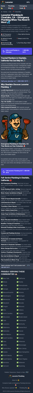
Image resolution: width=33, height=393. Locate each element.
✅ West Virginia (22, 359)
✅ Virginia (20, 313)
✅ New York (5, 278)
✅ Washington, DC (23, 289)
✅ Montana (5, 362)
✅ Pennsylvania (22, 285)
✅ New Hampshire (23, 352)
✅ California (21, 278)
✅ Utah (3, 320)
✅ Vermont (5, 366)
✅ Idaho (4, 345)
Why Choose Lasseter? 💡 (9, 388)
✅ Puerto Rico (5, 348)
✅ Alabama (21, 334)
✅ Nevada (20, 303)
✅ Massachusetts (7, 292)
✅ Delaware (21, 362)
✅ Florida (20, 282)
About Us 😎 (15, 380)
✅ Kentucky (21, 324)
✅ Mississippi (21, 345)
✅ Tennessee (21, 320)
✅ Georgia (4, 289)
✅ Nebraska (5, 331)
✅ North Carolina (6, 313)
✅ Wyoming (21, 366)
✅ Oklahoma (5, 327)
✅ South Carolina (6, 338)
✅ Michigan (21, 296)
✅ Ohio (3, 310)
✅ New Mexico (6, 334)
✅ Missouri (20, 306)
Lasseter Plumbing (15, 391)
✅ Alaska (4, 352)
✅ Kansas (20, 338)
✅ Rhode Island (22, 317)
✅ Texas (4, 285)
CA (10, 12)
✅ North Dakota (6, 355)
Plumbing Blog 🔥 (24, 388)
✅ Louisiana (5, 324)
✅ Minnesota (5, 299)
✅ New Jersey (21, 348)
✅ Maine (20, 355)
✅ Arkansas (21, 341)
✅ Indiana (20, 310)
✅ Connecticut (22, 327)
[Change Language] (28, 2)
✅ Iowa (3, 341)
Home (5, 12)
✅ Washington (6, 296)
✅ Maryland (5, 303)
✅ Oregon (4, 306)
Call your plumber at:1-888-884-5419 (14, 81)
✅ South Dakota (6, 359)
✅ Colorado (21, 299)
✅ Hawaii (20, 331)
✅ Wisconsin (5, 317)
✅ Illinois (4, 282)
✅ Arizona (20, 292)
